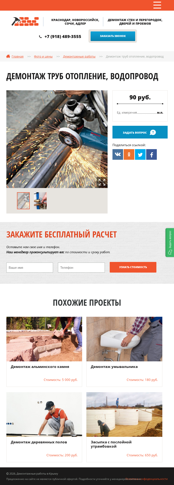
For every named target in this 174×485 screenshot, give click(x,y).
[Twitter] (140, 154)
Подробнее (44, 339)
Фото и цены (43, 56)
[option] (57, 139)
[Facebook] (151, 154)
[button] (170, 242)
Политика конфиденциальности (146, 479)
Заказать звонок (113, 36)
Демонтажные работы (79, 56)
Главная (18, 56)
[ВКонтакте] (117, 154)
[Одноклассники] (129, 154)
